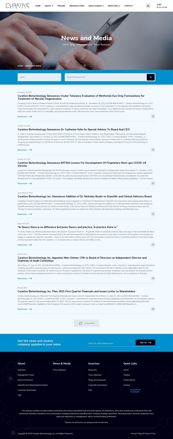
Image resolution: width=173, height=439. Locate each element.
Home (38, 6)
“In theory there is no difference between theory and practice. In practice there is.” (68, 227)
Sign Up (143, 342)
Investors (113, 6)
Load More (89, 323)
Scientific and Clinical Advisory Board (33, 385)
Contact (128, 6)
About (48, 6)
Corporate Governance (27, 390)
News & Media (95, 6)
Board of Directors (25, 380)
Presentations (76, 6)
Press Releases (102, 44)
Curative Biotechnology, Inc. (44, 433)
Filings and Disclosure (97, 380)
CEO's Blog (69, 44)
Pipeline (61, 6)
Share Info (92, 370)
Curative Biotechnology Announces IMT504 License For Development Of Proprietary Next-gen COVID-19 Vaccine (82, 164)
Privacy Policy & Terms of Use (143, 433)
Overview (21, 370)
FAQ (19, 395)
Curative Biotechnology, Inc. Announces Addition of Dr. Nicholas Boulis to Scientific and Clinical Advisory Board (85, 196)
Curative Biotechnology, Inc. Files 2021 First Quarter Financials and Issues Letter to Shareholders (76, 291)
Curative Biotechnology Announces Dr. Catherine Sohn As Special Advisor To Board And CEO (74, 129)
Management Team (26, 375)
